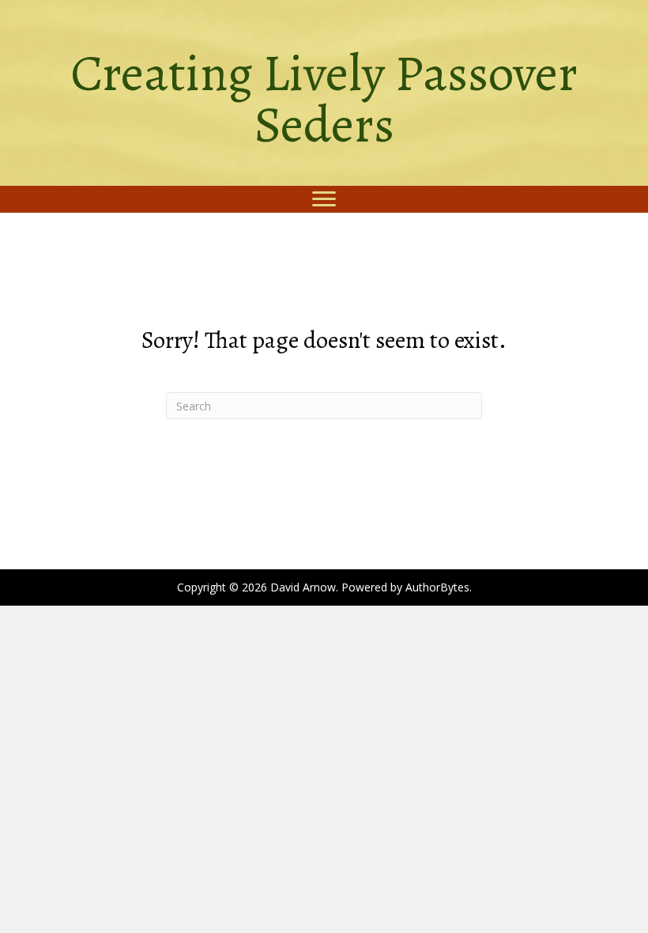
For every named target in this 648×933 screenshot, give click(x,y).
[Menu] (324, 199)
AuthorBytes (437, 587)
